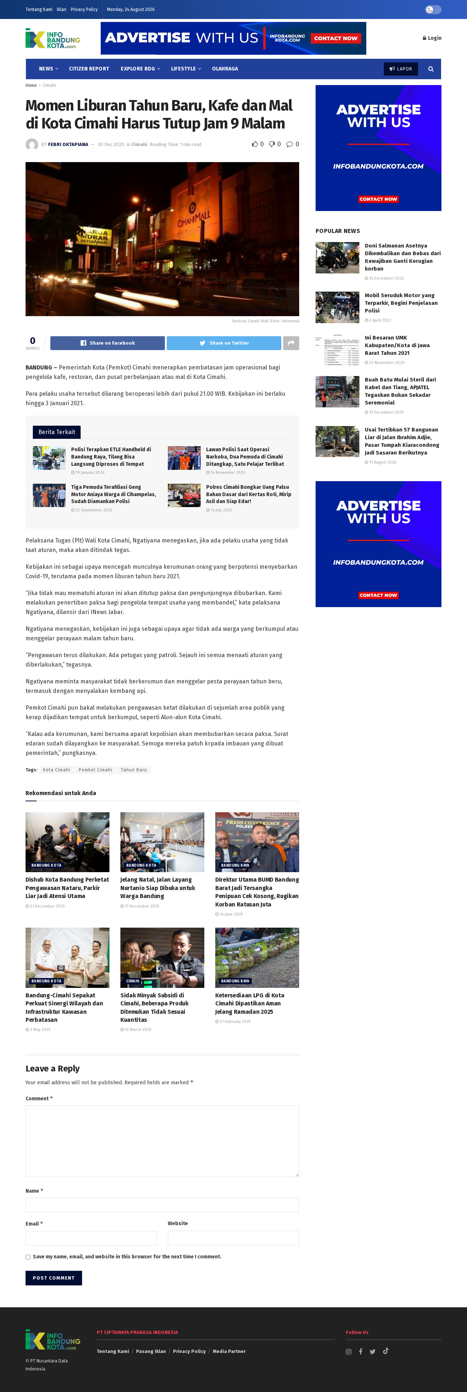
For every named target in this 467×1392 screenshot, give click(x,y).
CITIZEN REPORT (89, 69)
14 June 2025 (231, 914)
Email (34, 1223)
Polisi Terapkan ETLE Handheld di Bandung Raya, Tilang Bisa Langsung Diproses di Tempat (111, 456)
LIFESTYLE (183, 69)
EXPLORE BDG (138, 69)
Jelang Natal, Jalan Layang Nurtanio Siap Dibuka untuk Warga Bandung (157, 888)
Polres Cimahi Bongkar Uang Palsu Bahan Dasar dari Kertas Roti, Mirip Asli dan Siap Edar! (249, 494)
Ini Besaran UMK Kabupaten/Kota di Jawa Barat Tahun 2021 (397, 345)
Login (434, 38)
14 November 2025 (227, 472)
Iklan (61, 9)
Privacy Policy (84, 9)
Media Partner (229, 1351)
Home (31, 85)
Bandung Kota (46, 865)
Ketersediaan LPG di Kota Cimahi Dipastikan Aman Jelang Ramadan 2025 (249, 1003)
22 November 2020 (386, 362)
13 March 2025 (137, 1029)
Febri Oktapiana (68, 144)
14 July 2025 (220, 510)
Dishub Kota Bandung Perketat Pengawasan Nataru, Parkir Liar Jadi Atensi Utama (67, 888)
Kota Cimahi (56, 769)
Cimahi (49, 85)
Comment (39, 1098)
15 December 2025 (386, 412)
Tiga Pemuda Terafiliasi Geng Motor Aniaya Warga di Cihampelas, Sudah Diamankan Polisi (113, 494)
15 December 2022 (386, 278)
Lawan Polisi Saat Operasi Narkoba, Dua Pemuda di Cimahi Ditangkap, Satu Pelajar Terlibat (245, 456)
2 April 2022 (379, 320)
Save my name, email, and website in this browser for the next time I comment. (127, 1257)
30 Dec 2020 (111, 144)
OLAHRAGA (225, 69)
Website (178, 1223)
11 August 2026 (382, 462)
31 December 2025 (47, 906)
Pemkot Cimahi (95, 769)
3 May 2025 (39, 1029)
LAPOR (404, 69)
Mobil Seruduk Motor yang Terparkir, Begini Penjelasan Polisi (401, 303)
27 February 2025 (235, 1021)
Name (35, 1190)
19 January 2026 (89, 472)
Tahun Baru (134, 769)
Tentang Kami (39, 9)
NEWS (46, 69)
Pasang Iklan (151, 1351)
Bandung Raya (235, 865)
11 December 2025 (141, 906)
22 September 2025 (93, 510)
